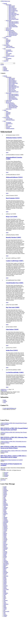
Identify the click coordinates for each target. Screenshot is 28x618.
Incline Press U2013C (12, 350)
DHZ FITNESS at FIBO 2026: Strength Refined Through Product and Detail (14, 428)
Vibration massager (10, 56)
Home (4, 66)
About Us (5, 57)
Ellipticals (8, 41)
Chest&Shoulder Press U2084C (14, 283)
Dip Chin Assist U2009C (13, 307)
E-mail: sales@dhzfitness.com (9, 408)
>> (8, 389)
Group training (6, 45)
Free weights (8, 53)
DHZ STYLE (12, 16)
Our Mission (8, 58)
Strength (5, 3)
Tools (4, 48)
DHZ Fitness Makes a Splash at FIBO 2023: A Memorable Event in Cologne (13, 456)
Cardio (4, 37)
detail (7, 152)
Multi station (8, 36)
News (7, 59)
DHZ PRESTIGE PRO (14, 14)
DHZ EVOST (12, 5)
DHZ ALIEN (12, 12)
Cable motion (9, 27)
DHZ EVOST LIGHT (13, 19)
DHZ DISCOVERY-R (14, 23)
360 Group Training (10, 47)
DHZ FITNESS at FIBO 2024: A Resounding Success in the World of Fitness (13, 447)
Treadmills (8, 40)
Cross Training (9, 46)
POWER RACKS (13, 35)
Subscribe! (3, 469)
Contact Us (5, 60)
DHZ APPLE (12, 7)
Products (5, 68)
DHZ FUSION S (12, 9)
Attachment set (9, 51)
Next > (5, 389)
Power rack (8, 29)
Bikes (7, 43)
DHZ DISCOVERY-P (13, 21)
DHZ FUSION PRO (13, 10)
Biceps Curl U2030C (11, 216)
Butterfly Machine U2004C (13, 237)
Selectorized (8, 4)
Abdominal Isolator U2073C (14, 137)
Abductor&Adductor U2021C (14, 177)
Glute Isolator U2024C (12, 329)
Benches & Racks (10, 30)
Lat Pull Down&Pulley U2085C (15, 372)
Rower (7, 42)
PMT (7, 38)
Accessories (8, 49)
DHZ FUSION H (12, 8)
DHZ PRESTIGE (12, 13)
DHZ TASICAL (12, 15)
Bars (7, 52)
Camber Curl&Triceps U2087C (15, 260)
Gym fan (8, 54)
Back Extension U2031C (13, 198)
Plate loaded (8, 20)
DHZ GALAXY (12, 18)
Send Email (3, 479)
